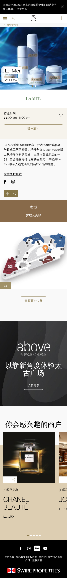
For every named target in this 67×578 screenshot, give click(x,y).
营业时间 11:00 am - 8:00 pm (17, 115)
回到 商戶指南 (12, 25)
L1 (5, 285)
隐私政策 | (21, 557)
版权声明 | (33, 557)
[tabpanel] (33, 58)
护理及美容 (33, 215)
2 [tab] (36, 86)
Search (13, 18)
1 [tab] (33, 86)
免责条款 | (10, 557)
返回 (63, 536)
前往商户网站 (13, 174)
